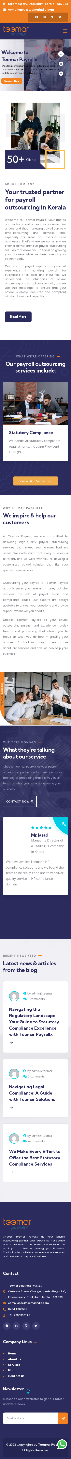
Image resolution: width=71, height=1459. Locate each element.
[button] (66, 427)
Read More (18, 317)
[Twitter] (59, 17)
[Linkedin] (52, 17)
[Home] (16, 31)
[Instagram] (44, 17)
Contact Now (11, 81)
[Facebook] (36, 17)
